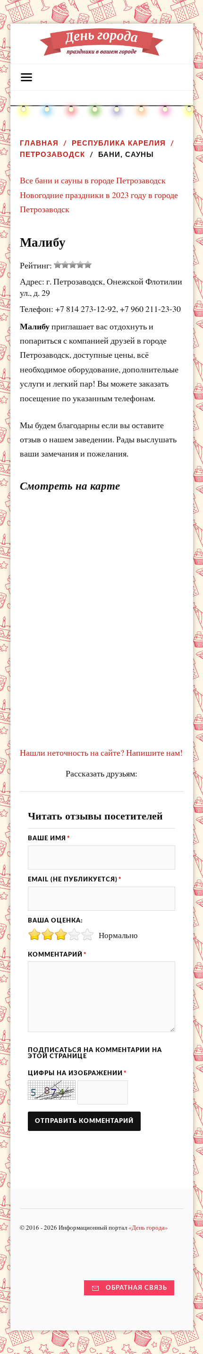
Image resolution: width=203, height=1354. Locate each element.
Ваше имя (49, 838)
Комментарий (57, 954)
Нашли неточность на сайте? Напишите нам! (101, 752)
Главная (39, 143)
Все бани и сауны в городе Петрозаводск (93, 180)
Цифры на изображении (77, 1073)
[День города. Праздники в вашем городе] (101, 51)
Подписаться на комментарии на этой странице (95, 1053)
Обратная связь (136, 1288)
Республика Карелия (119, 143)
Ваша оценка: (55, 920)
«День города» (148, 1227)
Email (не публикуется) (75, 879)
